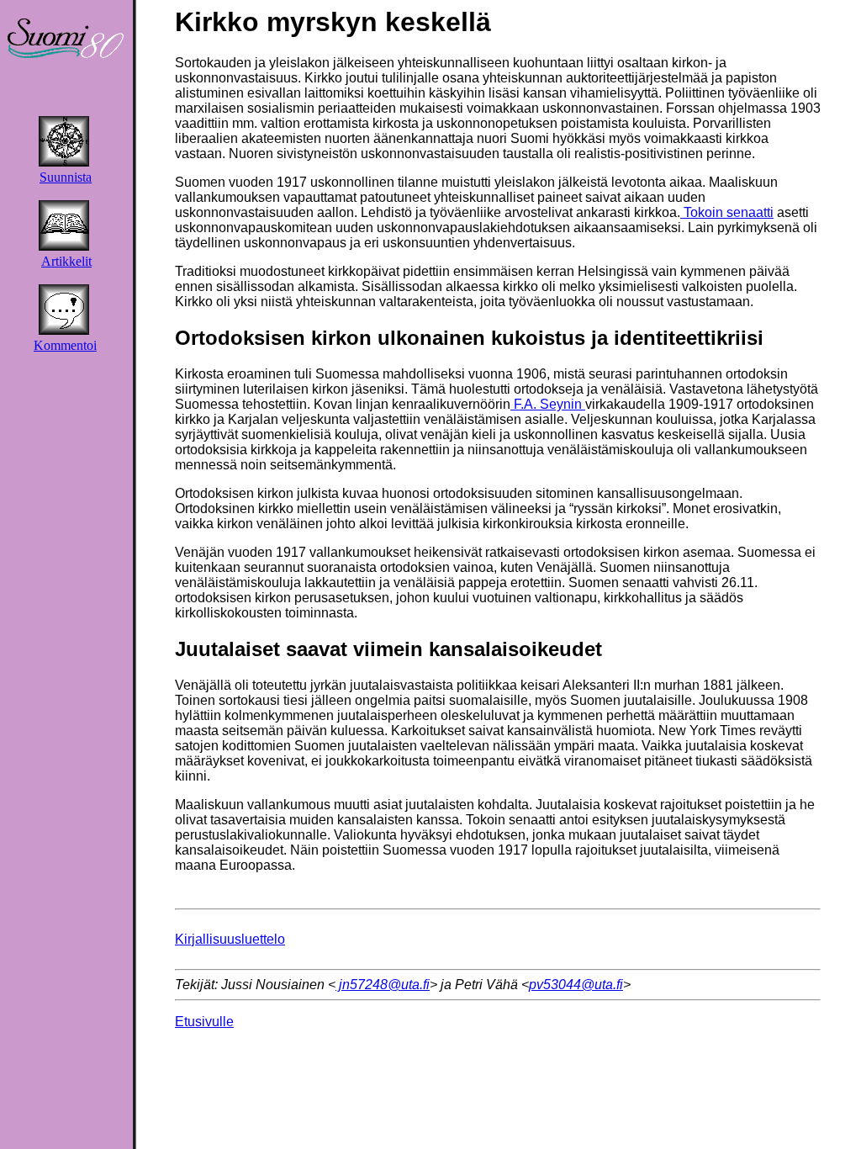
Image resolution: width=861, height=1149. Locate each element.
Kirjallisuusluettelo (230, 939)
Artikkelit (66, 261)
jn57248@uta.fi (382, 984)
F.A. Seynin (547, 404)
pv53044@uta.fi (576, 984)
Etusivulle (204, 1021)
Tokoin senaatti (727, 212)
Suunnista (66, 177)
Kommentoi (65, 345)
